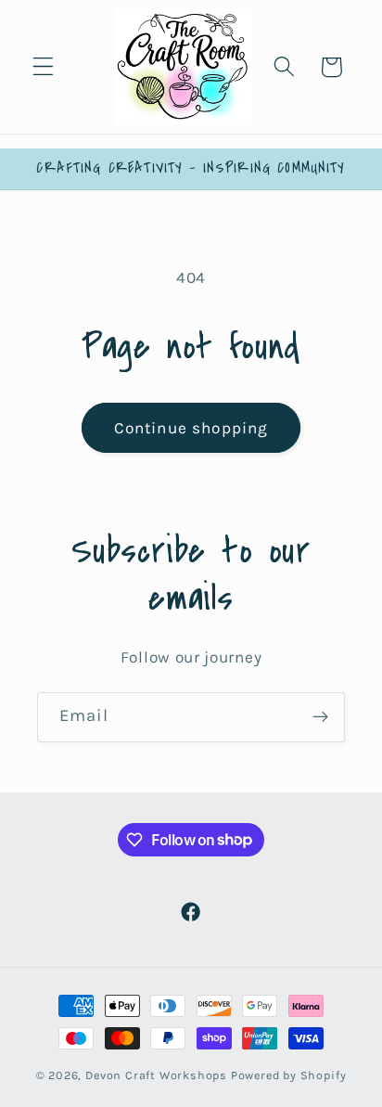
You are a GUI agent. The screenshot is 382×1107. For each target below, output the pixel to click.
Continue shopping (191, 427)
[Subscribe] (320, 717)
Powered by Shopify (289, 1075)
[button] (43, 67)
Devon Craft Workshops (156, 1075)
